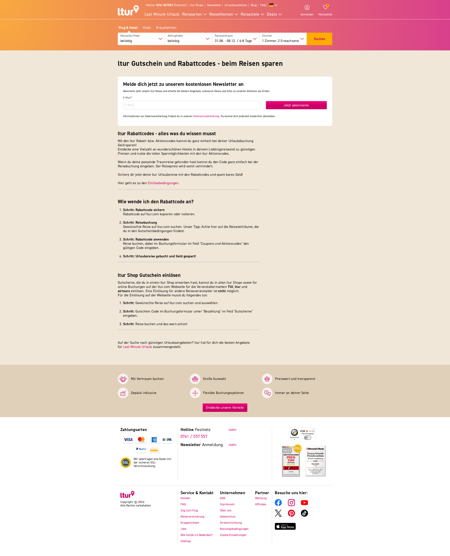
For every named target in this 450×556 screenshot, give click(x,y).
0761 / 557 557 (194, 436)
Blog (254, 5)
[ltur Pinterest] (291, 515)
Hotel (147, 28)
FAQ (263, 5)
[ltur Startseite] (128, 11)
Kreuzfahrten (166, 28)
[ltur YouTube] (304, 505)
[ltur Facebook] (278, 505)
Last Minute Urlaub (137, 347)
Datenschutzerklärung (206, 116)
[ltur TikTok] (304, 515)
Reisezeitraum (224, 36)
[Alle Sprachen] (273, 5)
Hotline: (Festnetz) (166, 5)
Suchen (319, 39)
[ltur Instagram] (291, 505)
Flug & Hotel (128, 28)
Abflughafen (175, 36)
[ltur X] (278, 515)
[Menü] (314, 430)
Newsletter (214, 5)
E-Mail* (127, 98)
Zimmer (267, 36)
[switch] (307, 438)
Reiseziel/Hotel (130, 36)
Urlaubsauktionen (236, 5)
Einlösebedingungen (163, 183)
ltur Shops (196, 5)
